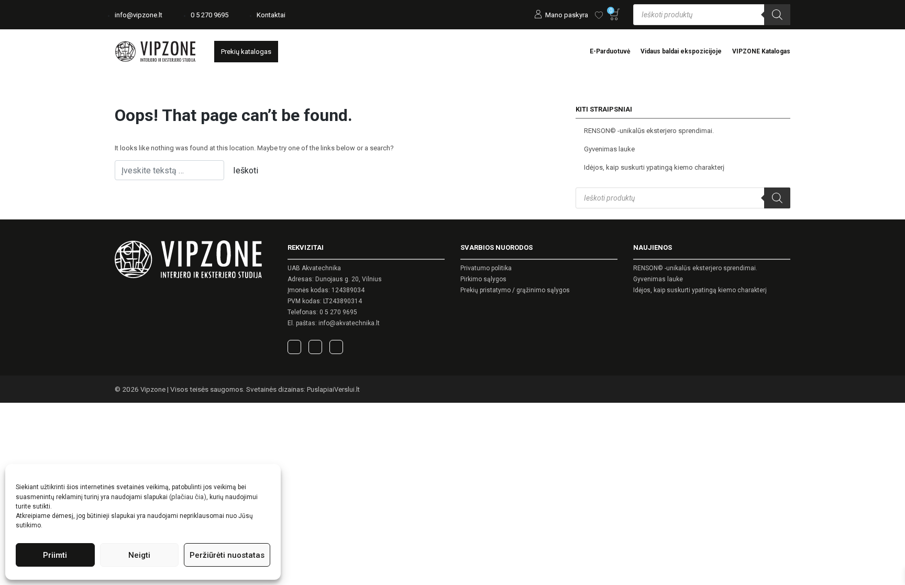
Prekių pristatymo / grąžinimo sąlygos (515, 290)
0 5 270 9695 (209, 15)
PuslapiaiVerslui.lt (333, 389)
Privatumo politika (486, 268)
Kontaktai (271, 15)
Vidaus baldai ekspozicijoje (681, 51)
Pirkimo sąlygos (483, 279)
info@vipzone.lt (138, 15)
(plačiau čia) (187, 497)
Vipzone (152, 389)
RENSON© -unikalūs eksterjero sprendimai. (649, 131)
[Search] (777, 14)
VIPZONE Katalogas (761, 51)
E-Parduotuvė (610, 51)
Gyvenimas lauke (609, 149)
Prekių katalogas (246, 52)
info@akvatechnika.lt (349, 323)
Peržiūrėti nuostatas (227, 555)
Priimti (55, 555)
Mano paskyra (566, 15)
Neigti (139, 555)
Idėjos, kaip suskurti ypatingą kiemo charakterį (654, 167)
